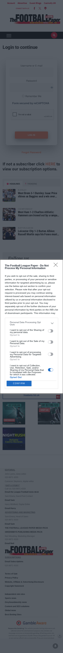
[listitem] (31, 323)
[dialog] (31, 327)
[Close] (57, 266)
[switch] (50, 331)
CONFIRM (19, 383)
